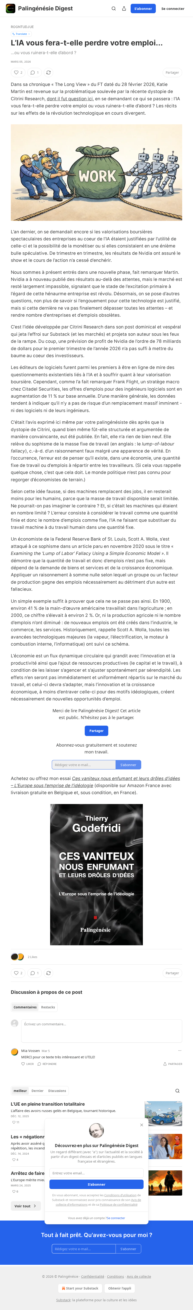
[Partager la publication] (124, 8)
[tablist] (34, 1007)
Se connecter (173, 8)
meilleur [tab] (20, 1091)
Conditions (115, 1276)
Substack (63, 1300)
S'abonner (143, 8)
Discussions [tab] (57, 1091)
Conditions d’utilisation (120, 1195)
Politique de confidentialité (118, 1204)
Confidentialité (92, 1276)
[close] (141, 1125)
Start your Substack (82, 1288)
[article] (96, 1113)
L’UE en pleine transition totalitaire (48, 1104)
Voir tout (23, 1206)
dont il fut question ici (70, 98)
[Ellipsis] (180, 1050)
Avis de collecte (139, 1276)
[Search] (113, 8)
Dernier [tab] (38, 1091)
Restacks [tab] (48, 1007)
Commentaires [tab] (25, 1007)
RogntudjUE (22, 27)
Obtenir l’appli (119, 1288)
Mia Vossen (30, 1050)
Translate (21, 34)
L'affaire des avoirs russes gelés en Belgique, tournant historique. (63, 1110)
